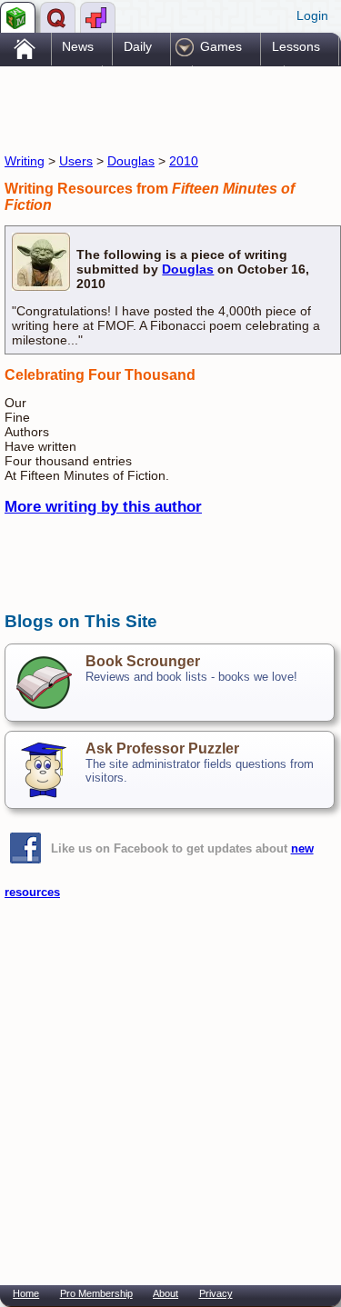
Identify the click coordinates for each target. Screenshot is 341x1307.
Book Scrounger (142, 661)
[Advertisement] (150, 107)
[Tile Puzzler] (97, 17)
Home (26, 1293)
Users (76, 161)
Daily (138, 46)
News (78, 46)
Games (221, 46)
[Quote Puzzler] (57, 17)
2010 (183, 161)
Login (312, 15)
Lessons (296, 46)
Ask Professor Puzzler (162, 748)
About (165, 1293)
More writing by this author (103, 506)
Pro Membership (96, 1293)
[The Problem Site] (17, 17)
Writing (25, 161)
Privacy (216, 1293)
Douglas (131, 161)
